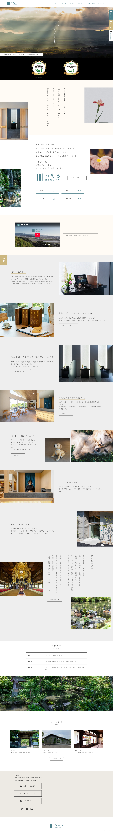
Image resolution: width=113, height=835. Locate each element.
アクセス (71, 3)
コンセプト (48, 3)
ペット (64, 3)
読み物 (80, 3)
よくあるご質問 (90, 3)
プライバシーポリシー (107, 830)
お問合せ (101, 3)
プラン (57, 3)
